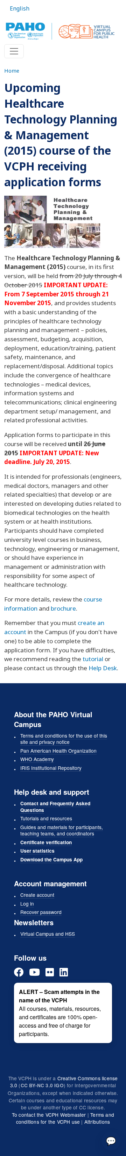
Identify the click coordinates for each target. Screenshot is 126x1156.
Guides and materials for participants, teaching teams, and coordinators (61, 830)
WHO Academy (37, 758)
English (19, 8)
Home (11, 70)
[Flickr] (50, 972)
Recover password (41, 911)
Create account (37, 894)
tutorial (93, 659)
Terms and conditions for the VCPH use (65, 1118)
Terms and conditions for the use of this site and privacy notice (63, 739)
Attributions (97, 1121)
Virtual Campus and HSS (47, 933)
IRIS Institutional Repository (51, 767)
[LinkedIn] (63, 972)
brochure (63, 608)
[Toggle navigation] (14, 51)
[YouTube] (34, 972)
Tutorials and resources (46, 818)
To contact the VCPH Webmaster (49, 1114)
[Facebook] (18, 972)
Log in (27, 903)
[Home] (60, 31)
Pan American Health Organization (58, 750)
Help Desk (103, 668)
